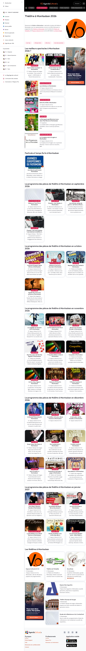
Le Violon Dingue (58, 30)
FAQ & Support (28, 640)
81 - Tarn (7, 69)
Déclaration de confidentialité (32, 644)
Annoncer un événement (52, 642)
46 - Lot (7, 62)
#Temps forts (38, 43)
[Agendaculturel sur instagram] (72, 632)
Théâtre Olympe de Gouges (68, 599)
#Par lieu (48, 43)
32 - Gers (7, 58)
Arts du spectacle (9, 32)
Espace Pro (48, 640)
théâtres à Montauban (39, 29)
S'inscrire (77, 3)
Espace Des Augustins (66, 585)
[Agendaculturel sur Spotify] (76, 632)
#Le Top (28, 43)
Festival (7, 23)
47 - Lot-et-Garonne (10, 65)
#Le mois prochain (58, 43)
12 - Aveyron (8, 52)
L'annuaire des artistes (10, 78)
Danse (6, 29)
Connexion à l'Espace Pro (11, 82)
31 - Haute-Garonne (10, 55)
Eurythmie (70, 569)
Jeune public (8, 26)
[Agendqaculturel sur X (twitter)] (64, 632)
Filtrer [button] (6, 6)
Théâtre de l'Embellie (53, 569)
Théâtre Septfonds (64, 7)
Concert (7, 16)
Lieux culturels (8, 40)
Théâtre (7, 19)
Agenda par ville (8, 43)
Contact (27, 647)
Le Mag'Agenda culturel (10, 75)
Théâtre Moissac (54, 7)
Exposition (8, 36)
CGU (26, 642)
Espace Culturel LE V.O (38, 30)
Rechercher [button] (7, 3)
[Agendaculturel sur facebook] (68, 632)
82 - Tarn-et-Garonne (11, 12)
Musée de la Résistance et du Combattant (72, 614)
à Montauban (34, 68)
